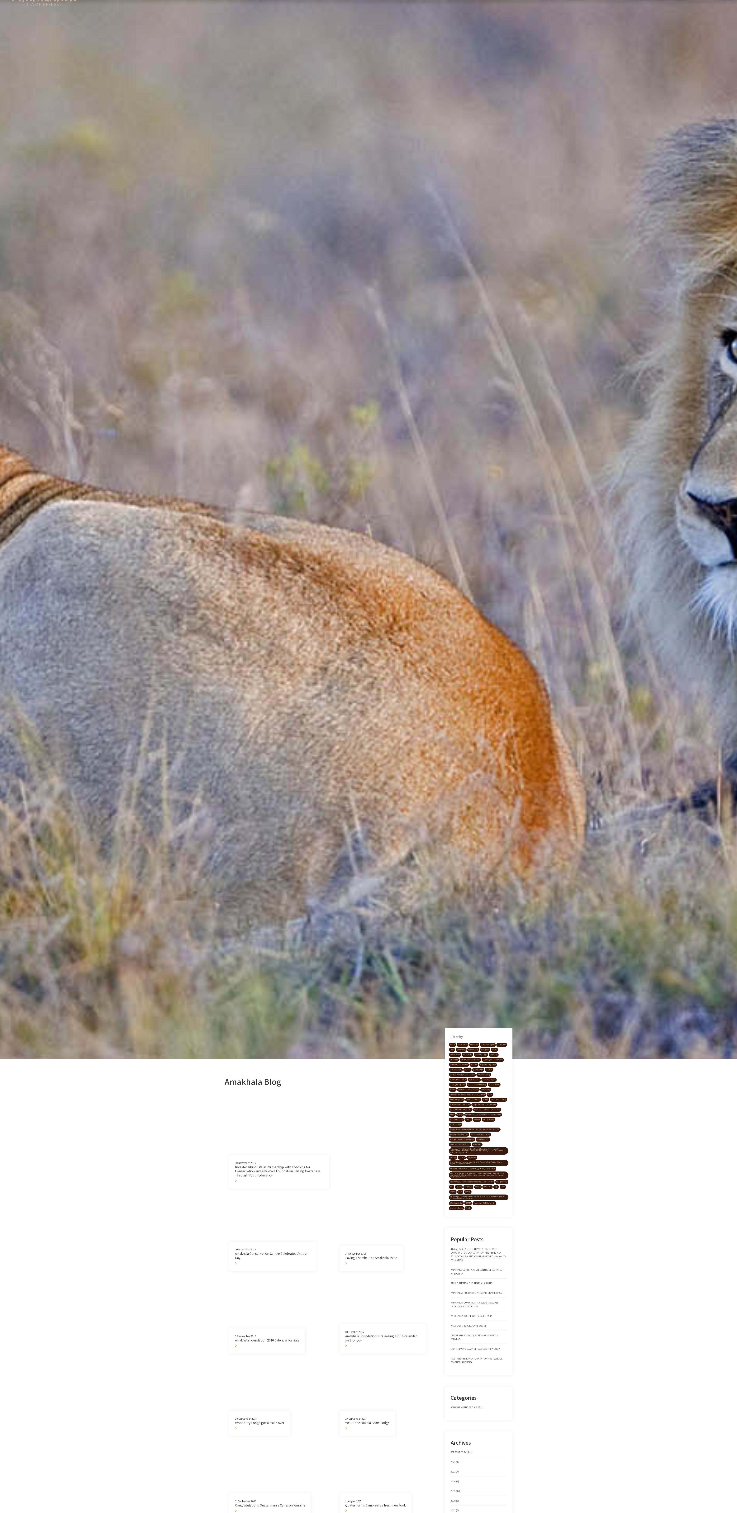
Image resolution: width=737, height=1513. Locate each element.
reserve (478, 1187)
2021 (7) (455, 1471)
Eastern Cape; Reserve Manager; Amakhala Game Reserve (471, 1182)
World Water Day (484, 1074)
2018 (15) (455, 1500)
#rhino (468, 1119)
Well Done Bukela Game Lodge (469, 1325)
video (452, 1050)
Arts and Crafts (456, 1069)
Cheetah (489, 1069)
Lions (503, 1187)
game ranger (478, 1069)
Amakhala (477, 1144)
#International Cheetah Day (460, 1109)
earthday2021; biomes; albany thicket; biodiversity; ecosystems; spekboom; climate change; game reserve (478, 1197)
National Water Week (458, 1079)
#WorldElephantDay (498, 1099)
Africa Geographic (488, 1045)
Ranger (485, 1099)
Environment (494, 1084)
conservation (455, 1054)
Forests (452, 1089)
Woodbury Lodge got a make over (471, 1316)
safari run (487, 1187)
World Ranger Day (457, 1099)
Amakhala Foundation (459, 1064)
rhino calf (493, 1054)
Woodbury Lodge (481, 1054)
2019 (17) (455, 1491)
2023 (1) (455, 1462)
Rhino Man (501, 1045)
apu (451, 1187)
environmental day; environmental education (483, 1114)
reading (453, 1157)
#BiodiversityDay (456, 1203)
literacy (462, 1157)
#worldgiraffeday (456, 1208)
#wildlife (477, 1119)
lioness (452, 1192)
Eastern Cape (473, 1050)
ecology (460, 1114)
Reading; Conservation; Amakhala (487, 1109)
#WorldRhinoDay (456, 1119)
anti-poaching (501, 1182)
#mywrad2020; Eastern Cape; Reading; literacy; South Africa (472, 1169)
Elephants (474, 1045)
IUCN (460, 1192)
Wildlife (467, 1069)
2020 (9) (455, 1481)
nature (467, 1192)
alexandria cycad (489, 1079)
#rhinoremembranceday (480, 1134)
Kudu (452, 1114)
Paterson (474, 1064)
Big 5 (496, 1187)
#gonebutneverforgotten (459, 1134)
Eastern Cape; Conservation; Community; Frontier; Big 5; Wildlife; (474, 1129)
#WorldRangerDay (473, 1099)
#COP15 (468, 1203)
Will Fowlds (461, 1050)
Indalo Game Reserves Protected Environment (467, 1094)
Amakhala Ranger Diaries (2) (467, 1407)
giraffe (468, 1208)
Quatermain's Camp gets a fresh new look (475, 1348)
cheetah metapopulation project (462, 1074)
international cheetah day (460, 1144)
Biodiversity (485, 1089)
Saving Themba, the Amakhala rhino (471, 1283)
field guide (485, 1050)
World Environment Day (477, 1084)
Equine (459, 1187)
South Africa (462, 1045)
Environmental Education (468, 1089)
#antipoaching (488, 1119)
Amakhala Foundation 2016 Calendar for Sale (477, 1293)
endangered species (457, 1084)
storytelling (472, 1157)
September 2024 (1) (461, 1452)
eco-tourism (467, 1054)
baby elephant (474, 1079)
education (454, 1059)
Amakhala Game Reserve (470, 1059)
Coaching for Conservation (493, 1059)
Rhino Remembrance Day (460, 1104)
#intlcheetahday (483, 1139)
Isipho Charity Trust (488, 1064)
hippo (490, 1094)
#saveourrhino (455, 1124)
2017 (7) (455, 1510)
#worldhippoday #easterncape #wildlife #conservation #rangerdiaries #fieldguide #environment (476, 1163)
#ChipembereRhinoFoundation (462, 1139)
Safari (452, 1045)
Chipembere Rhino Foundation (484, 1104)
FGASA (494, 1050)
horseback (468, 1187)
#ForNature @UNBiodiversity (484, 1203)
